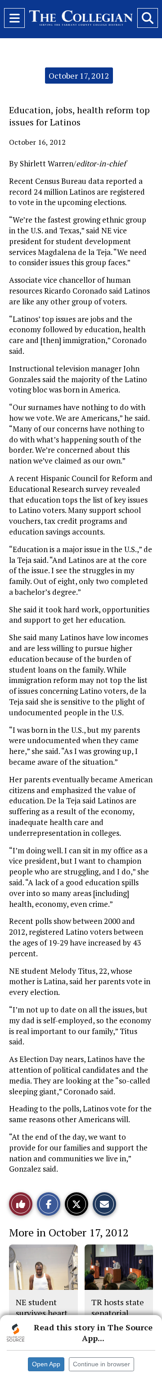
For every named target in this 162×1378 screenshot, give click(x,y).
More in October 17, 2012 (69, 1232)
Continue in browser (101, 1364)
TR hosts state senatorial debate (117, 1313)
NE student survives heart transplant (42, 1313)
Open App (46, 1364)
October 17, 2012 (79, 75)
